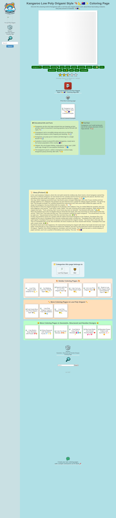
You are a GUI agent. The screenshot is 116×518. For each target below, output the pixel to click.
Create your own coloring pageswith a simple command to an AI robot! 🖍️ (68, 462)
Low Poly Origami (63, 273)
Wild (75, 273)
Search (10, 46)
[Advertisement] (68, 172)
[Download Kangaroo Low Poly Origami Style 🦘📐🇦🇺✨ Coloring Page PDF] (68, 86)
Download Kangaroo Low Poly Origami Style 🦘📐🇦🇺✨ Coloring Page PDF (68, 91)
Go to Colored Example (67, 118)
